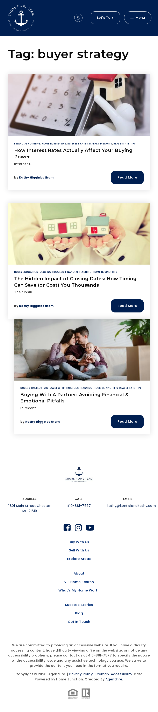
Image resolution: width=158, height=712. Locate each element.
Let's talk (105, 17)
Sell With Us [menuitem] (79, 550)
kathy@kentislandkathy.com (131, 505)
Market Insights (100, 143)
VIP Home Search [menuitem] (79, 582)
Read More (127, 177)
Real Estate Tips (125, 143)
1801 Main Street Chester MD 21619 (29, 508)
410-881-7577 (79, 505)
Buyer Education (26, 272)
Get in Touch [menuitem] (79, 621)
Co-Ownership (54, 388)
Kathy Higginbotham (36, 177)
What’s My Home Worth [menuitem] (79, 590)
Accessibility (121, 674)
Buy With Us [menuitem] (79, 542)
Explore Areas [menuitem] (79, 558)
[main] (79, 245)
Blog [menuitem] (79, 613)
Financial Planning (27, 143)
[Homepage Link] (21, 17)
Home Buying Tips (54, 143)
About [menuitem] (79, 573)
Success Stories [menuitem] (79, 604)
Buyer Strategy (31, 388)
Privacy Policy (81, 674)
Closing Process (52, 272)
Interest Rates (77, 143)
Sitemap (102, 674)
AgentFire (114, 679)
